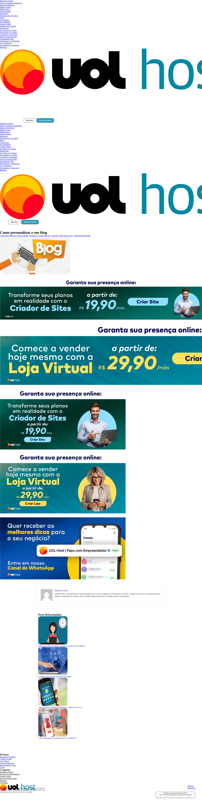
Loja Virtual (4, 761)
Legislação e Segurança (8, 35)
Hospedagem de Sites (8, 765)
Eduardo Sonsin (85, 236)
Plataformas (4, 28)
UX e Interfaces (6, 43)
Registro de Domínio (7, 757)
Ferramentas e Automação (9, 45)
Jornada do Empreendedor (9, 774)
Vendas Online (5, 24)
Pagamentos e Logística (8, 33)
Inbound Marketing (7, 5)
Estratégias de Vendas (8, 26)
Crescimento (4, 20)
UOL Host (29, 120)
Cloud (2, 767)
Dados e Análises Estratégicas (11, 3)
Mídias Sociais (5, 7)
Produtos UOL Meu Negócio (40, 236)
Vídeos (76, 236)
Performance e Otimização (10, 41)
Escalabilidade (5, 22)
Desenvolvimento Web (8, 37)
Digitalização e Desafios (9, 16)
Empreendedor (5, 12)
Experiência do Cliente (8, 31)
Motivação (4, 14)
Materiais (3, 47)
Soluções (55, 236)
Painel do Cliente (45, 120)
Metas (2, 18)
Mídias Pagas (5, 9)
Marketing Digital (6, 1)
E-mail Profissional (7, 763)
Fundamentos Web (7, 39)
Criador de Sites (6, 759)
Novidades (4, 783)
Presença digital (22, 236)
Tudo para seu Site (66, 236)
